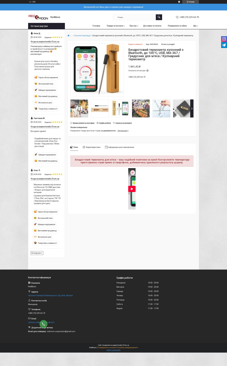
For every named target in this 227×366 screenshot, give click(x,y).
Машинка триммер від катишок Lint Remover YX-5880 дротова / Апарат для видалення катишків (47, 188)
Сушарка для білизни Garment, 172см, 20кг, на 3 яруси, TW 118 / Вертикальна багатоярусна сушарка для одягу (47, 199)
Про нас (133, 26)
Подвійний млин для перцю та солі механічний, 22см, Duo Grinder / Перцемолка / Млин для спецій (47, 142)
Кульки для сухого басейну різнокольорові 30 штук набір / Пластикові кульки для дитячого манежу (47, 65)
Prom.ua (126, 345)
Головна (96, 26)
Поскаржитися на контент (107, 348)
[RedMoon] (38, 17)
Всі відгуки (36, 253)
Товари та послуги (115, 26)
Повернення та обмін (177, 26)
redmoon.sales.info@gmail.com (41, 322)
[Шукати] (159, 17)
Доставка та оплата (152, 26)
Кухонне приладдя (82, 36)
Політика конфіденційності (128, 348)
